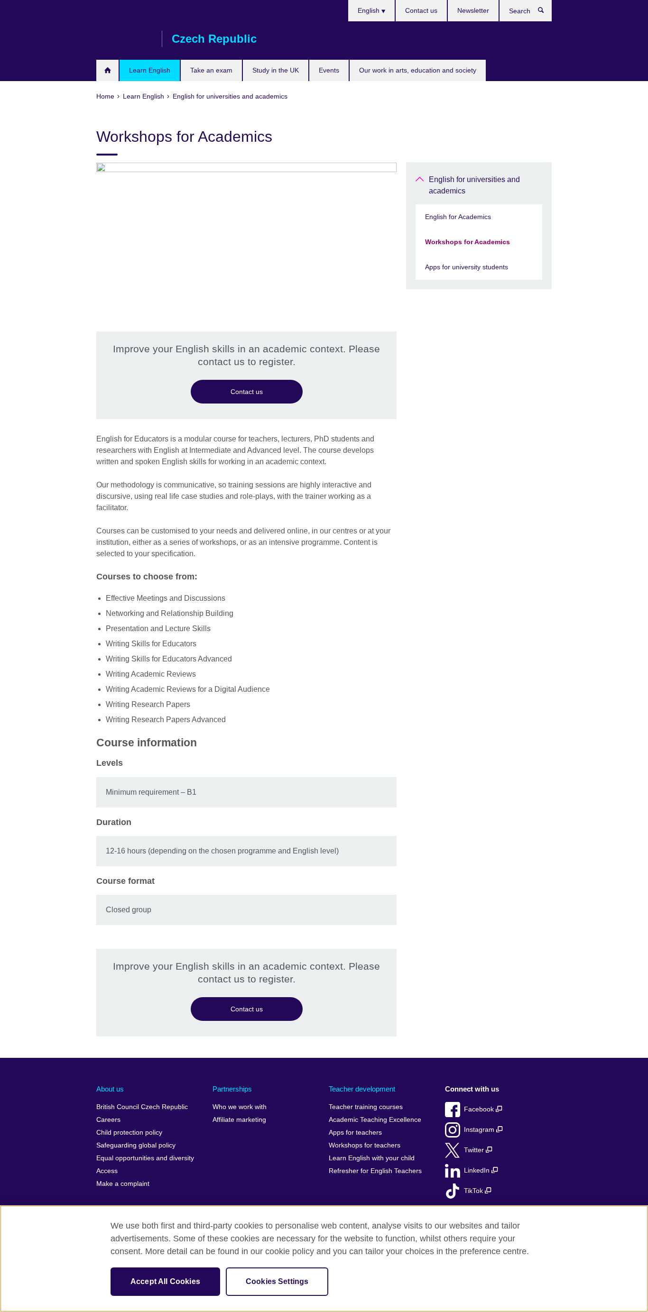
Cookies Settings (277, 1281)
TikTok (474, 1190)
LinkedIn (477, 1170)
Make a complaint (122, 1183)
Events (329, 70)
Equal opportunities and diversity (145, 1158)
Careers (108, 1119)
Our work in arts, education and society (417, 70)
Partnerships (232, 1089)
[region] (324, 1258)
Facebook (480, 1109)
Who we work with (240, 1106)
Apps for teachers (355, 1132)
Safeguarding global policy (136, 1145)
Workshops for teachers (364, 1145)
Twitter (475, 1150)
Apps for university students (466, 267)
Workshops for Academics (467, 242)
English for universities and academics (474, 185)
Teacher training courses (366, 1106)
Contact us (421, 10)
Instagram (480, 1129)
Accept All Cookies (165, 1281)
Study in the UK (275, 70)
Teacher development (362, 1089)
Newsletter (473, 10)
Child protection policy (129, 1132)
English (369, 10)
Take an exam (211, 70)
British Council (124, 39)
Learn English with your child (372, 1158)
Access (107, 1170)
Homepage (107, 70)
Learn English (149, 70)
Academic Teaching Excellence (375, 1119)
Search (546, 12)
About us (110, 1089)
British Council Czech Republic (142, 1106)
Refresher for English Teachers (375, 1170)
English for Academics (458, 216)
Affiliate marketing (239, 1119)
